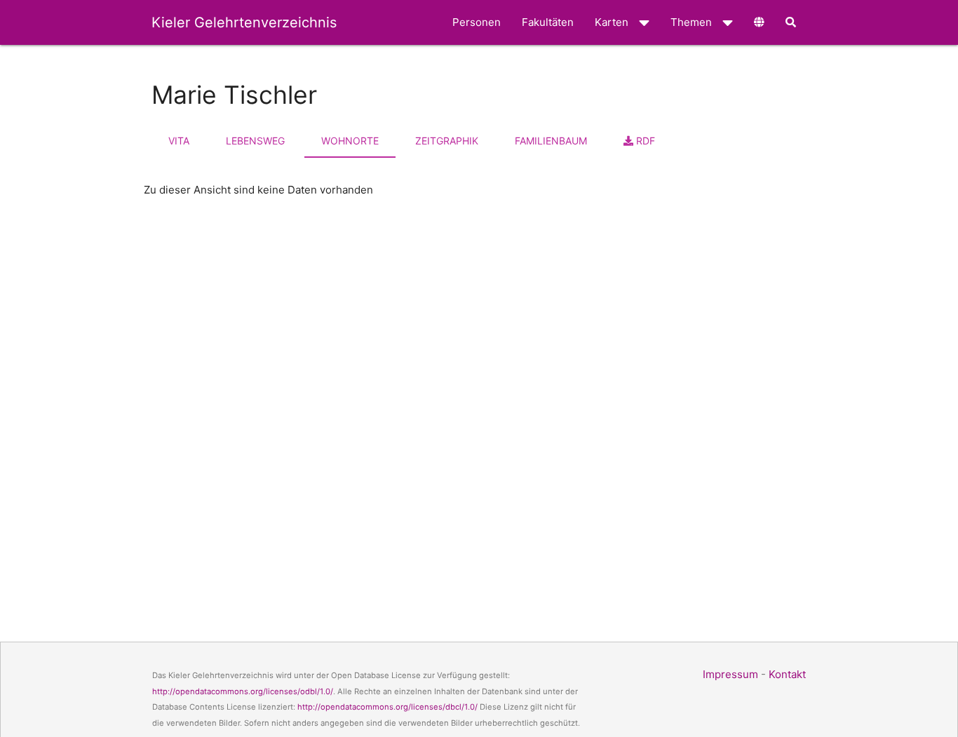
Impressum (730, 674)
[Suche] (791, 22)
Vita (178, 141)
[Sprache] (759, 22)
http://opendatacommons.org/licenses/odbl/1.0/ (242, 691)
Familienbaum (551, 141)
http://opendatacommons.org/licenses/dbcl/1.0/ (387, 707)
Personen (476, 22)
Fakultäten (548, 22)
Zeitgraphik (446, 141)
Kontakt (787, 674)
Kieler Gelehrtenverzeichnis (244, 22)
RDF (644, 141)
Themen (691, 22)
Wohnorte (350, 141)
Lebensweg (255, 141)
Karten (611, 22)
